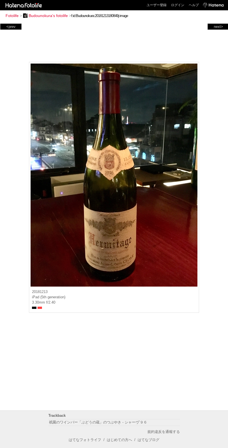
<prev (11, 27)
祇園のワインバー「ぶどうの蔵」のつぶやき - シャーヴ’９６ (98, 422)
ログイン (177, 5)
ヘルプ (194, 5)
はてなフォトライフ (85, 440)
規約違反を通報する (163, 432)
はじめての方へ (119, 440)
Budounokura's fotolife (48, 15)
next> (218, 27)
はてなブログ (148, 440)
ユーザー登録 (157, 5)
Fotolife (12, 15)
